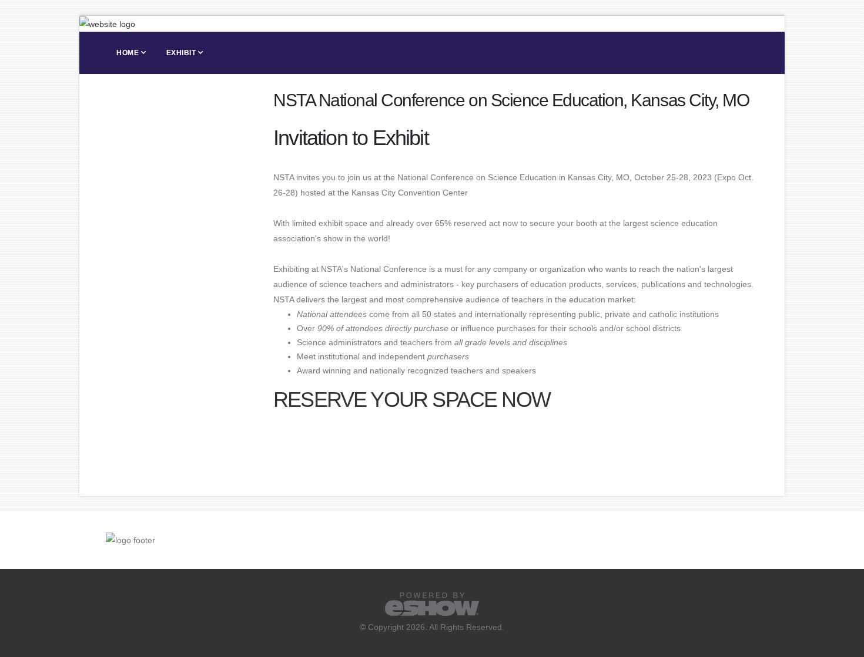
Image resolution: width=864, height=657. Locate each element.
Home (127, 53)
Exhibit (181, 53)
